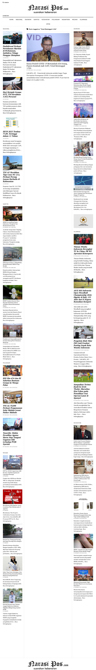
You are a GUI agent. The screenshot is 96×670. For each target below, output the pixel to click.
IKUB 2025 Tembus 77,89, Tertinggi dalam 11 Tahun (11, 133)
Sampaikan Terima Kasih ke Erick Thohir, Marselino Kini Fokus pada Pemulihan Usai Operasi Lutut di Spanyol (82, 391)
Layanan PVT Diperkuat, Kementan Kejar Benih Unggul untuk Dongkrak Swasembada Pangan (82, 86)
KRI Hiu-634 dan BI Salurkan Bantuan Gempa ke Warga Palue (12, 381)
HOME (11, 19)
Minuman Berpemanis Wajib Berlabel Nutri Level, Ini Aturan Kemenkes (83, 583)
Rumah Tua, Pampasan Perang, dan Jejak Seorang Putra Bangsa (12, 540)
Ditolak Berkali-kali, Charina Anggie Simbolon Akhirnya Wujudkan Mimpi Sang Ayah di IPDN (11, 607)
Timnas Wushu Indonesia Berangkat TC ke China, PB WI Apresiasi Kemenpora (83, 250)
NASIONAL (19, 19)
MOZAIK (75, 19)
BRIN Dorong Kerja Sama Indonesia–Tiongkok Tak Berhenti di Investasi (10, 223)
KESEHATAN (46, 19)
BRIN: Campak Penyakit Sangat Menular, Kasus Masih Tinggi (83, 550)
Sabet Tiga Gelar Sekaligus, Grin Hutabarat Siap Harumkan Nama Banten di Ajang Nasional (12, 573)
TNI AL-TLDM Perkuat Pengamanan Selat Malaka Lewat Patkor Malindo (12, 409)
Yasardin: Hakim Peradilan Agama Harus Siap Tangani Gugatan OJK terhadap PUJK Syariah (12, 438)
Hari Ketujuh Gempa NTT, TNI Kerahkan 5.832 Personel (12, 94)
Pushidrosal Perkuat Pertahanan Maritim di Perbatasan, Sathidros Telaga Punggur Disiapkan (12, 50)
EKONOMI (28, 19)
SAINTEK (36, 19)
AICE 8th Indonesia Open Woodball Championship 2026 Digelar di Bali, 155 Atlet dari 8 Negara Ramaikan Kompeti (83, 296)
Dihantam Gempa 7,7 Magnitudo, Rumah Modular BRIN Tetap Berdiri (12, 264)
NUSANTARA (66, 19)
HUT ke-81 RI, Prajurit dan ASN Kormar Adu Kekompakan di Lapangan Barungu (12, 472)
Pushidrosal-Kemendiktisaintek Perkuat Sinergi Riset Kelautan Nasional (12, 340)
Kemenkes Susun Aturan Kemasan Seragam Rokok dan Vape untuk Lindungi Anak (82, 515)
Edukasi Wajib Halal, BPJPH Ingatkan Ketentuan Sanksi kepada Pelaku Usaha (82, 48)
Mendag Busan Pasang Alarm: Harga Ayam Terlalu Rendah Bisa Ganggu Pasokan (83, 158)
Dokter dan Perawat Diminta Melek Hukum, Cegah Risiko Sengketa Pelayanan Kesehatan (83, 442)
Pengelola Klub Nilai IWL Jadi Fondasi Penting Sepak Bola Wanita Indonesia (83, 344)
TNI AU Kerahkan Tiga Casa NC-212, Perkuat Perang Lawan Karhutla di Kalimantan (11, 176)
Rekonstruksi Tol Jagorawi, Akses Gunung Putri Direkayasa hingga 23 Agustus (83, 193)
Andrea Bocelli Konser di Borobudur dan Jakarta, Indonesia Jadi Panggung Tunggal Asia (81, 121)
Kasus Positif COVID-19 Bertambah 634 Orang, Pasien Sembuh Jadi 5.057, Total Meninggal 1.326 (47, 65)
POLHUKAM (56, 19)
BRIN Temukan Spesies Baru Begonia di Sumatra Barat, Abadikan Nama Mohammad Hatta (11, 303)
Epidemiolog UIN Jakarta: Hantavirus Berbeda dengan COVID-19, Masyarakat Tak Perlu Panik (82, 477)
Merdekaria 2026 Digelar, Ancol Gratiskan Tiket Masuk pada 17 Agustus (12, 507)
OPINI (48, 24)
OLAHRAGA (83, 19)
